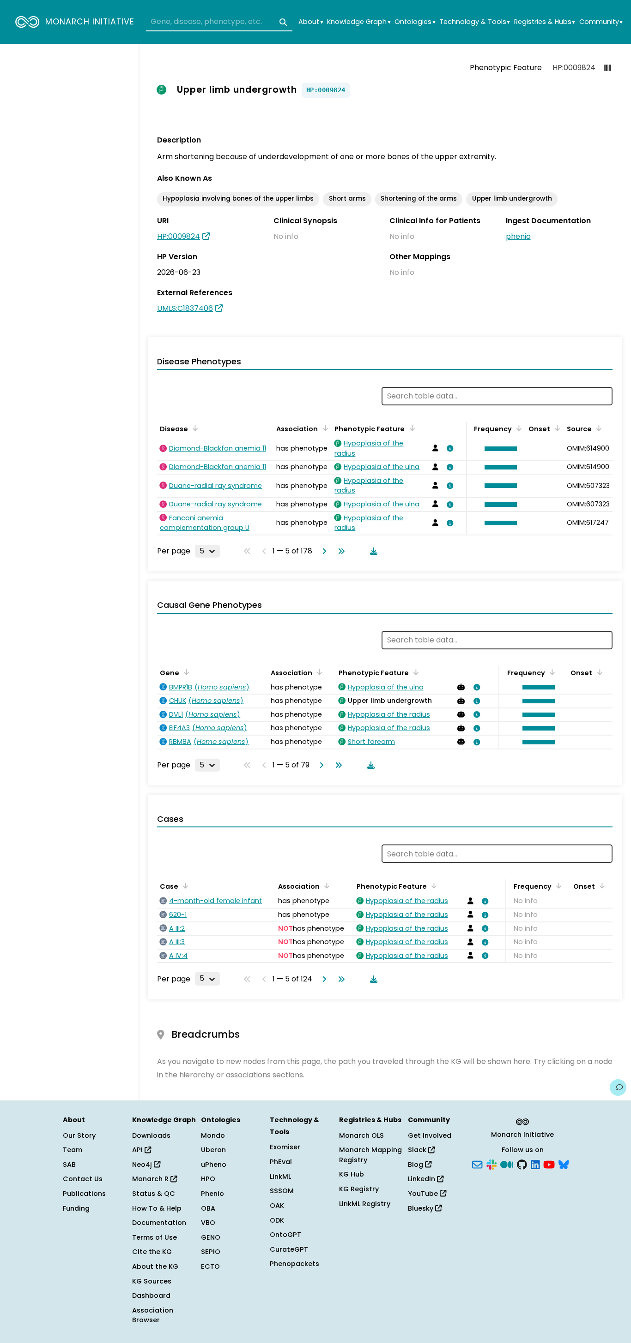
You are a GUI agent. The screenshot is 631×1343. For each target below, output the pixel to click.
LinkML (280, 1176)
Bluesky (421, 1208)
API (138, 1149)
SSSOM (282, 1190)
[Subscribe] (477, 1163)
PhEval (281, 1161)
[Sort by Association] (323, 428)
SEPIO (210, 1251)
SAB (69, 1164)
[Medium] (506, 1163)
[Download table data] (372, 551)
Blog (416, 1164)
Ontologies (414, 22)
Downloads (151, 1135)
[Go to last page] (339, 551)
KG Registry (359, 1189)
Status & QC (153, 1193)
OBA (208, 1208)
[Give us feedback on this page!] (618, 1087)
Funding (76, 1208)
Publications (84, 1193)
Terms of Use (154, 1237)
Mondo (213, 1135)
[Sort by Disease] (193, 428)
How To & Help (157, 1208)
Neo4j (143, 1164)
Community (601, 22)
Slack (418, 1149)
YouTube (424, 1193)
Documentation (159, 1222)
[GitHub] (522, 1163)
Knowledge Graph (358, 22)
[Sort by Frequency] (517, 428)
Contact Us (83, 1178)
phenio (518, 236)
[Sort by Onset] (555, 428)
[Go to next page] (322, 551)
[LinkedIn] (535, 1163)
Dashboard (151, 1295)
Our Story (79, 1135)
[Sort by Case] (183, 885)
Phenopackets (294, 1263)
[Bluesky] (563, 1163)
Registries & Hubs (544, 22)
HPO (208, 1178)
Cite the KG (152, 1251)
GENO (210, 1237)
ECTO (210, 1266)
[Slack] (491, 1163)
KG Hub (351, 1174)
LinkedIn (422, 1178)
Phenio (212, 1193)
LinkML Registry (364, 1203)
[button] (498, 448)
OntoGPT (285, 1234)
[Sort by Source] (597, 428)
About (310, 22)
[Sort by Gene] (184, 672)
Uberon (213, 1149)
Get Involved (429, 1135)
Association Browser (152, 1315)
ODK (277, 1220)
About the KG (155, 1266)
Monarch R (151, 1178)
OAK (277, 1205)
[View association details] (448, 448)
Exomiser (285, 1147)
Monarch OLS (361, 1135)
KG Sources (151, 1281)
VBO (208, 1222)
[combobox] (219, 22)
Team (72, 1149)
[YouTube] (549, 1163)
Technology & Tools (474, 22)
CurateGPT (289, 1249)
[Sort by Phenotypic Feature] (410, 428)
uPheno (213, 1164)
